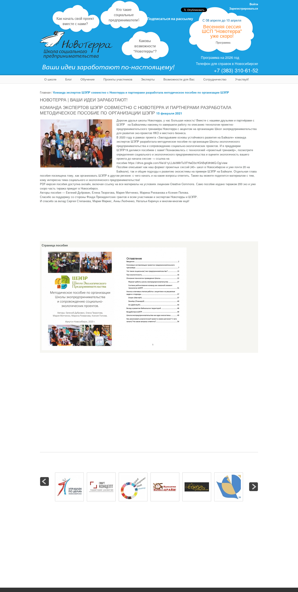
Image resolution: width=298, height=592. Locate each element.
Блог (68, 79)
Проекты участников (117, 79)
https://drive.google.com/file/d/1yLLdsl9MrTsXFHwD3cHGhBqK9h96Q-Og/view (177, 163)
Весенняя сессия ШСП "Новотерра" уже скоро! (222, 31)
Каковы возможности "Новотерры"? (145, 46)
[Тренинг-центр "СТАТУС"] (197, 487)
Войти (254, 4)
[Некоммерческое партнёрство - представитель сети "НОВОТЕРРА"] (101, 487)
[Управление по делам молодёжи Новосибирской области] (69, 487)
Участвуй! (242, 79)
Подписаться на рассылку (170, 18)
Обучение (87, 79)
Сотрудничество (214, 79)
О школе (50, 79)
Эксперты (148, 79)
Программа (223, 42)
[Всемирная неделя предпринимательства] (133, 487)
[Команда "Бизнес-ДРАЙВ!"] (165, 487)
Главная (45, 92)
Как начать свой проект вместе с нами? (75, 21)
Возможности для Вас (179, 79)
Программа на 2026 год (220, 57)
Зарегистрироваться (243, 8)
